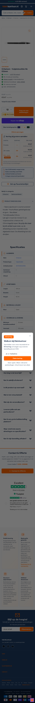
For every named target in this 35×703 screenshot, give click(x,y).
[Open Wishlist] (32, 700)
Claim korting (17, 358)
